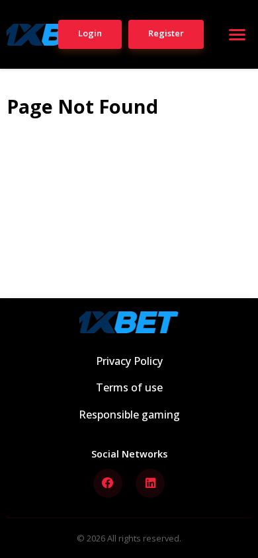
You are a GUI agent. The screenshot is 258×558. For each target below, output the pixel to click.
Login (90, 33)
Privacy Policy (129, 361)
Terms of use (129, 387)
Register (166, 33)
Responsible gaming (129, 414)
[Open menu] (236, 34)
